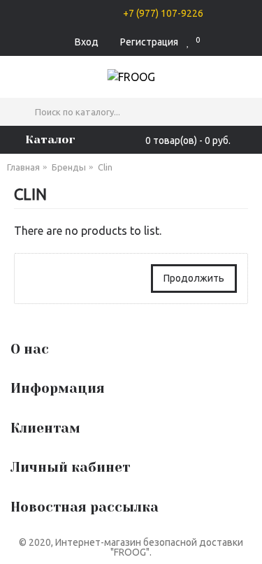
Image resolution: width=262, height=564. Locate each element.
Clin (105, 167)
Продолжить (193, 278)
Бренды (69, 167)
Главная (23, 167)
